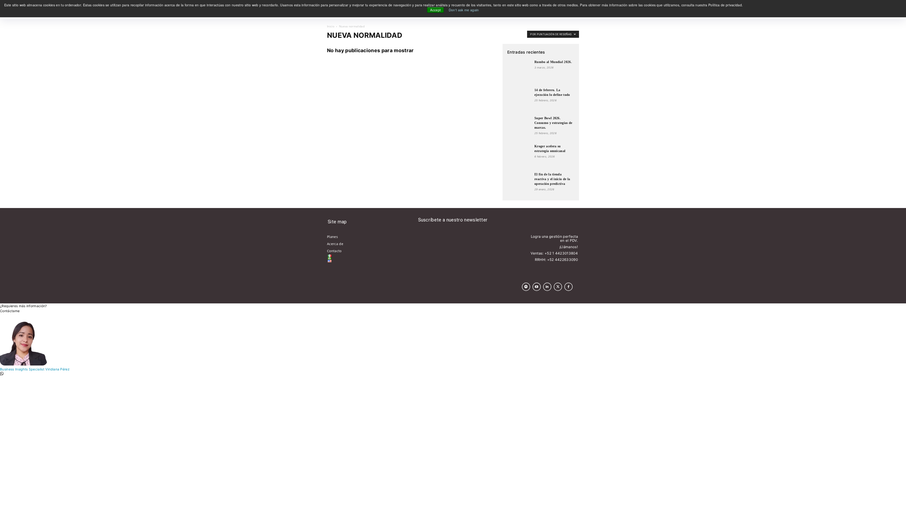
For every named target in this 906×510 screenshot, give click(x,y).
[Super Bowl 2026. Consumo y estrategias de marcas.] (519, 128)
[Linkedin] (547, 287)
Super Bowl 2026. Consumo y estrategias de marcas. (553, 122)
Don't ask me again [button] (464, 10)
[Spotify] (526, 287)
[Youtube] (537, 287)
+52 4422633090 (562, 259)
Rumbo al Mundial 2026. (553, 62)
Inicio (330, 26)
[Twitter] (558, 287)
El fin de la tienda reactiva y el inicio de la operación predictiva (552, 179)
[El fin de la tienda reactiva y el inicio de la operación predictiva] (519, 184)
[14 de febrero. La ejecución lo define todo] (519, 99)
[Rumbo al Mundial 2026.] (519, 71)
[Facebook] (568, 287)
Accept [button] (435, 10)
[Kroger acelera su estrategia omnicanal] (519, 156)
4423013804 (566, 253)
